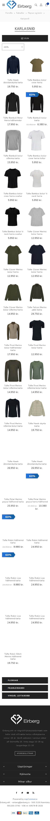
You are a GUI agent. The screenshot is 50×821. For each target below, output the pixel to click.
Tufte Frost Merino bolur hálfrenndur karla (13, 348)
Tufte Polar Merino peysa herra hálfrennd (37, 500)
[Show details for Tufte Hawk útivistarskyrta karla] (13, 65)
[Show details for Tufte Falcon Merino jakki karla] (37, 293)
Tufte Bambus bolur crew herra (36, 81)
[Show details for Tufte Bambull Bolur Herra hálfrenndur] (13, 103)
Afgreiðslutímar (25, 754)
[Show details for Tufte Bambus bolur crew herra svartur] (13, 179)
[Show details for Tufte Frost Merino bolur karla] (37, 330)
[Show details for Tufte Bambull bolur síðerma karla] (13, 141)
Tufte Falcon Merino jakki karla (37, 308)
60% (32, 95)
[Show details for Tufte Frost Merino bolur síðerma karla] (13, 371)
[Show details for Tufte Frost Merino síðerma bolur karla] (37, 371)
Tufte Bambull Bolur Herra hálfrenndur (13, 119)
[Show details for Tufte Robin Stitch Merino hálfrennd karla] (13, 639)
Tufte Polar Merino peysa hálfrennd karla (13, 500)
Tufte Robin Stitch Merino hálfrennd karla (13, 656)
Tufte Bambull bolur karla (37, 119)
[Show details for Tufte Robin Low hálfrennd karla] (13, 563)
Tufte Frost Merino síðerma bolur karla (36, 386)
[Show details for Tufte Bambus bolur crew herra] (37, 65)
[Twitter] (22, 793)
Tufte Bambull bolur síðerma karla (13, 157)
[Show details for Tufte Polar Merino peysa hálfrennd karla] (13, 485)
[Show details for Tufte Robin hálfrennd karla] (13, 525)
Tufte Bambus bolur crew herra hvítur (36, 157)
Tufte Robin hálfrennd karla (13, 541)
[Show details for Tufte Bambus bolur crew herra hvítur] (37, 141)
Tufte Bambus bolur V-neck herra (37, 194)
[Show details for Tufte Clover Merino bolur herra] (37, 217)
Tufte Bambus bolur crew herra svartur (13, 194)
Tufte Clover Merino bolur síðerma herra (13, 308)
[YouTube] (28, 793)
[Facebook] (17, 793)
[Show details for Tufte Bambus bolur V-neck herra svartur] (13, 217)
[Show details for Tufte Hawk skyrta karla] (37, 409)
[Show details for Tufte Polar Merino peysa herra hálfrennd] (37, 485)
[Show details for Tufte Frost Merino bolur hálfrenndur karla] (13, 330)
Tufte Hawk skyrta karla (37, 424)
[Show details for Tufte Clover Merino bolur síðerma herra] (13, 293)
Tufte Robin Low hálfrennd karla (13, 579)
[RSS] (33, 793)
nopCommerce (30, 799)
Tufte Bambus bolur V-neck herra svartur (13, 232)
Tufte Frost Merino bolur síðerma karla (13, 386)
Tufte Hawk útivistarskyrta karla (13, 81)
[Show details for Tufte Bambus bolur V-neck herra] (37, 179)
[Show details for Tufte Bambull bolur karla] (37, 103)
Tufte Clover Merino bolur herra (37, 232)
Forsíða (9, 13)
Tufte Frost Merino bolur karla (37, 346)
